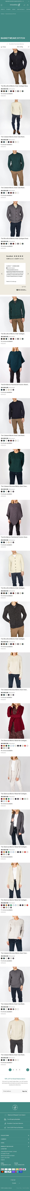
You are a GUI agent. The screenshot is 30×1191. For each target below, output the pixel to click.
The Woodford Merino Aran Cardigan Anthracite (12, 639)
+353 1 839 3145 (19, 1164)
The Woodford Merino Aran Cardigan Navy (14, 86)
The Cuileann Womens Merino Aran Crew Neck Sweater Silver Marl (14, 953)
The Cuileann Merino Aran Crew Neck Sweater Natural (12, 137)
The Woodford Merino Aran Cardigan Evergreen (12, 334)
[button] (24, 5)
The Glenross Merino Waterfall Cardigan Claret (13, 741)
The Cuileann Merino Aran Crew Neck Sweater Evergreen (12, 188)
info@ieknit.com (6, 1164)
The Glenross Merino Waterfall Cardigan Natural (13, 900)
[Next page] (27, 1069)
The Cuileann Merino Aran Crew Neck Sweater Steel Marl (12, 1004)
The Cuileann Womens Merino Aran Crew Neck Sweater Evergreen (14, 486)
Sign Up (24, 1091)
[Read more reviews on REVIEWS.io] (21, 290)
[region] (15, 273)
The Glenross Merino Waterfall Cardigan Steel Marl (13, 847)
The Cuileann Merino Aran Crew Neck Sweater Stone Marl (12, 1055)
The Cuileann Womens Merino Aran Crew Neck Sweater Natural (14, 690)
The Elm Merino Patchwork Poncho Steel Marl (14, 537)
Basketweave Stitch (11, 13)
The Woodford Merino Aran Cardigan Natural (12, 588)
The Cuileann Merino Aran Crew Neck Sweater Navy (12, 435)
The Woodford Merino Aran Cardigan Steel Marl (14, 238)
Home (2, 13)
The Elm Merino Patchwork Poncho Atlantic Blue (15, 385)
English (14, 1183)
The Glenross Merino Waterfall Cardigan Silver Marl (13, 794)
